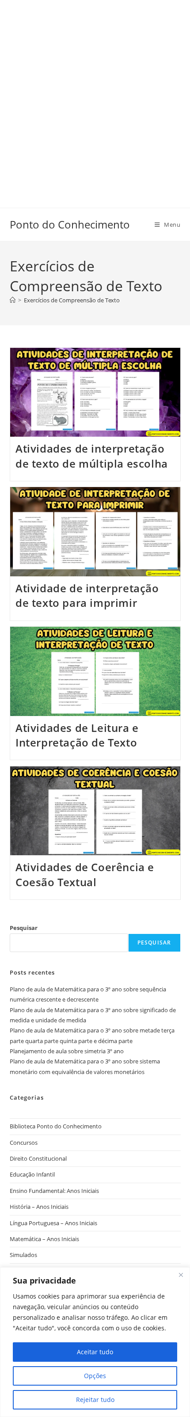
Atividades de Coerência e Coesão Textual (84, 874)
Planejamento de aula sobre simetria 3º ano (67, 1051)
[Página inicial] (12, 300)
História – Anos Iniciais (39, 1207)
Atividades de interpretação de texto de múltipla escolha (91, 456)
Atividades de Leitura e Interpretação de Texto (77, 735)
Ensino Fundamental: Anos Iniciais (54, 1191)
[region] (95, 1342)
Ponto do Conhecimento (70, 224)
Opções (95, 1375)
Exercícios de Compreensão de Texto (72, 300)
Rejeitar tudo (95, 1399)
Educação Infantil (32, 1174)
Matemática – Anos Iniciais (44, 1239)
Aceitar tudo (95, 1352)
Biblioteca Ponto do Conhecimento (56, 1126)
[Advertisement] (95, 95)
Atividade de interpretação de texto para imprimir (87, 595)
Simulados (23, 1255)
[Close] (180, 1274)
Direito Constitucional (38, 1158)
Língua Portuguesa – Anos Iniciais (53, 1223)
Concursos (24, 1143)
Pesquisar (24, 928)
